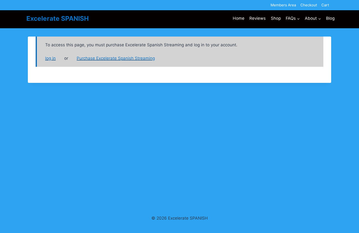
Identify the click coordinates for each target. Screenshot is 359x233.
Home (238, 18)
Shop (276, 18)
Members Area (283, 5)
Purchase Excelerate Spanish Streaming (116, 58)
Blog (330, 18)
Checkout (308, 5)
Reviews (257, 18)
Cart (325, 5)
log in (50, 58)
